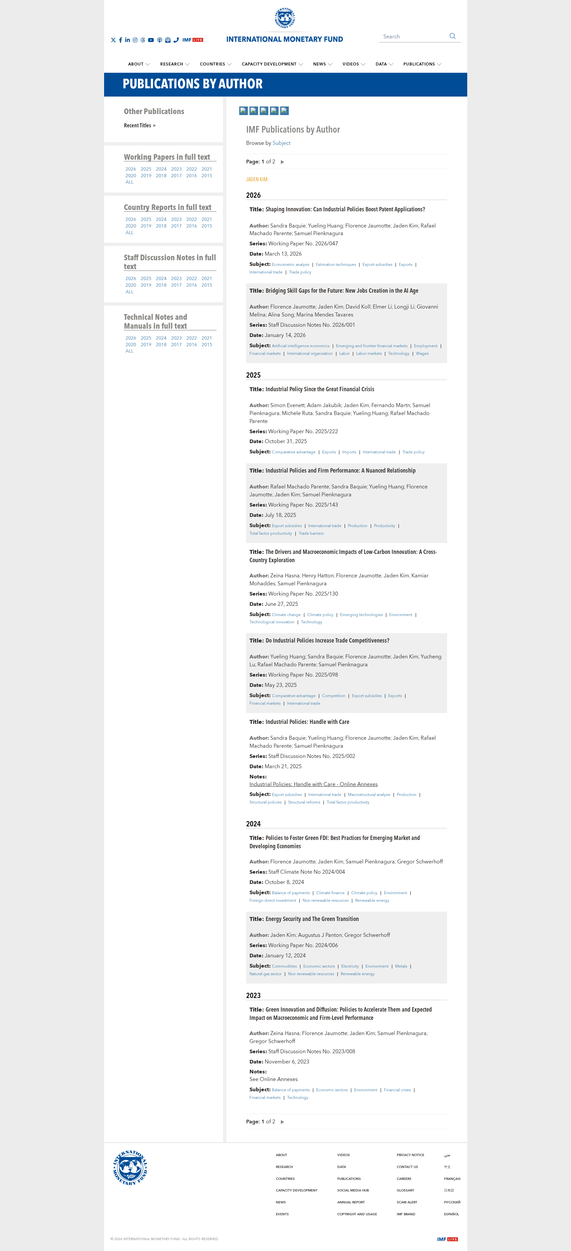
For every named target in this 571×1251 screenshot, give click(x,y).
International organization (310, 354)
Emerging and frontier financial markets (371, 346)
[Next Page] (281, 161)
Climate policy (320, 615)
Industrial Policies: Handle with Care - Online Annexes (313, 784)
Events (282, 1214)
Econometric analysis (290, 265)
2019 (146, 176)
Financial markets (265, 354)
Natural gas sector (265, 974)
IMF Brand (406, 1214)
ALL (129, 182)
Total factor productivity (270, 534)
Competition (333, 696)
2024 (161, 169)
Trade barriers (311, 534)
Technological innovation (271, 622)
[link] (243, 110)
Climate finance (330, 893)
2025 (146, 169)
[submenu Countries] (229, 64)
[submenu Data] (391, 64)
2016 (191, 176)
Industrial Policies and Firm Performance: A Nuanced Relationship (341, 470)
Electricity (350, 967)
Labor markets (369, 354)
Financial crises (397, 1090)
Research (171, 64)
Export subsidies (377, 265)
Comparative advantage (294, 452)
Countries (212, 64)
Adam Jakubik (324, 405)
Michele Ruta (297, 413)
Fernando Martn (390, 405)
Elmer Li (382, 307)
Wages (422, 354)
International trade (266, 272)
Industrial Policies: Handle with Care (307, 721)
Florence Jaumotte (368, 225)
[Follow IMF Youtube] (151, 40)
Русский (452, 1202)
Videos (351, 64)
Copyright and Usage (357, 1214)
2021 (207, 169)
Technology (398, 354)
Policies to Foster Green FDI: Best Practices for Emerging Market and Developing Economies (334, 841)
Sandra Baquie (288, 225)
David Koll (358, 307)
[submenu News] (330, 64)
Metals (401, 967)
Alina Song (281, 314)
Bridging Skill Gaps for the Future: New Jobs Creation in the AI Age (342, 290)
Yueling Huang (325, 225)
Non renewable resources (326, 901)
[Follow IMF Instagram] (135, 40)
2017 (176, 176)
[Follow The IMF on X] (113, 40)
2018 (161, 176)
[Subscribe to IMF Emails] (168, 40)
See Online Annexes (273, 1079)
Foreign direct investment (272, 901)
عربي (447, 1155)
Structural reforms (304, 803)
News (319, 64)
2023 (176, 169)
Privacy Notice (410, 1155)
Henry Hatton (318, 575)
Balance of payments (291, 893)
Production (357, 526)
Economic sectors (319, 967)
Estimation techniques (336, 265)
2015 (207, 176)
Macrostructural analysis (369, 795)
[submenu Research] (187, 64)
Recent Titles (137, 125)
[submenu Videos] (363, 64)
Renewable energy (372, 901)
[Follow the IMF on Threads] (142, 40)
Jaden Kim (405, 225)
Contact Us (407, 1167)
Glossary (405, 1190)
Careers (404, 1179)
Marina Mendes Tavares (324, 314)
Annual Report (351, 1202)
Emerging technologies (361, 615)
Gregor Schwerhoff (420, 861)
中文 (447, 1167)
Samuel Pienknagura (318, 233)
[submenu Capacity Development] (301, 64)
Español (451, 1214)
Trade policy (300, 272)
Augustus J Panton (320, 935)
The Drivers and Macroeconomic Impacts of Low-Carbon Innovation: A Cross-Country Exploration (343, 555)
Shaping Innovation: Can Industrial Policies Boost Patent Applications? (345, 208)
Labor (344, 354)
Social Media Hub (353, 1190)
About (136, 64)
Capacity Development (269, 64)
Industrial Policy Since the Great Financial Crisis (320, 388)
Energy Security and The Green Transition (312, 918)
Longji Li (404, 307)
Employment (426, 346)
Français (452, 1179)
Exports (405, 265)
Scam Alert (407, 1202)
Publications (419, 64)
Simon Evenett (287, 405)
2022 (191, 169)
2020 (131, 176)
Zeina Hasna (285, 575)
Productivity (384, 526)
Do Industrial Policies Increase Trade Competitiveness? (327, 640)
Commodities (284, 967)
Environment (400, 615)
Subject (281, 143)
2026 (131, 169)
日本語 (449, 1190)
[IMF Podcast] (159, 40)
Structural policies (265, 803)
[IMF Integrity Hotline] (176, 40)
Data (381, 64)
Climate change (286, 615)
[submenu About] (148, 64)
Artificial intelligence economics (300, 346)
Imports (349, 452)
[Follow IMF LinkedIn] (127, 40)
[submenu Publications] (439, 64)
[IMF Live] (448, 1238)
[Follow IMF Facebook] (120, 40)
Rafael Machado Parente (299, 486)
